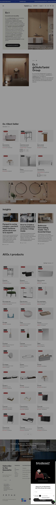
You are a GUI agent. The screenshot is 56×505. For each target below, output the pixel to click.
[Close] (52, 461)
